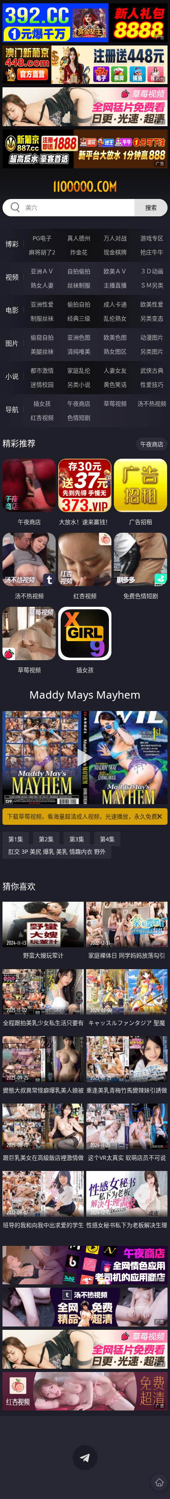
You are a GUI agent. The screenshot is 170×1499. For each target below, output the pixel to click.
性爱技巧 (151, 384)
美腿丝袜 (42, 351)
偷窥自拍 (42, 337)
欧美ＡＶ (115, 271)
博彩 (12, 244)
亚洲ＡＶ (42, 271)
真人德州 (78, 238)
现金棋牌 (115, 252)
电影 (12, 310)
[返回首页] (159, 1482)
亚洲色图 (78, 337)
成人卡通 (115, 304)
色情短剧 (78, 417)
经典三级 (78, 318)
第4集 (107, 839)
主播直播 (115, 285)
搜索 (151, 207)
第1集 (15, 839)
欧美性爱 (151, 304)
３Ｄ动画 (151, 271)
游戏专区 (151, 238)
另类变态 (151, 318)
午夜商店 (78, 403)
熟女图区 (115, 351)
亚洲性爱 (42, 304)
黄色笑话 (115, 384)
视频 (12, 277)
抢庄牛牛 (151, 252)
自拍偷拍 (78, 271)
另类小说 (78, 384)
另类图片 (151, 351)
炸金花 (78, 252)
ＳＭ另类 (151, 285)
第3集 (76, 839)
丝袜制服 (78, 285)
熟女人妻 (42, 285)
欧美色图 (115, 337)
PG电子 (42, 238)
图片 (12, 343)
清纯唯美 (78, 351)
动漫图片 (151, 337)
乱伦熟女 (115, 318)
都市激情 (42, 370)
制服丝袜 (42, 318)
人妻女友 (115, 370)
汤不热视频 (151, 403)
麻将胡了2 (42, 252)
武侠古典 (151, 370)
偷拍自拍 (78, 304)
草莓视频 (115, 403)
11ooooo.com (85, 186)
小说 (12, 376)
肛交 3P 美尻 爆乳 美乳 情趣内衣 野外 (57, 851)
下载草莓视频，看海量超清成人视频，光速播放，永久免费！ (85, 816)
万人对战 (115, 238)
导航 (12, 409)
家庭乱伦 (78, 370)
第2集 (46, 839)
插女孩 (42, 403)
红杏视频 (42, 417)
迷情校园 (42, 384)
